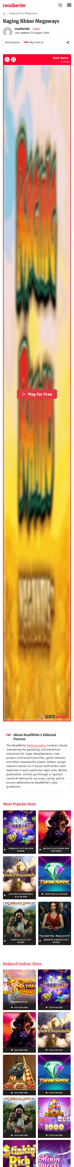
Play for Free (40, 394)
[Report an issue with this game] (7, 59)
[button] (60, 5)
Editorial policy (36, 745)
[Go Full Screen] (13, 59)
